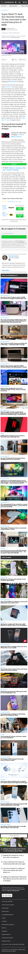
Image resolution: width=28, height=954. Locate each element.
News (3, 29)
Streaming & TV (5, 10)
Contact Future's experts (8, 904)
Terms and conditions (7, 901)
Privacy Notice (21, 242)
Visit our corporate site (13, 890)
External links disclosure (8, 924)
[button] (26, 2)
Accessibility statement (7, 914)
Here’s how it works (16, 37)
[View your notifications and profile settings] (15, 2)
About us (4, 928)
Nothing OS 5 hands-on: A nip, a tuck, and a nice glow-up (13, 856)
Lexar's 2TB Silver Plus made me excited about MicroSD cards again (14, 863)
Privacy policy (5, 908)
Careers (4, 918)
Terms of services (19, 241)
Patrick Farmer (11, 28)
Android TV (8, 87)
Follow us (16, 59)
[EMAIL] (10, 260)
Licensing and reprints (7, 937)
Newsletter (23, 59)
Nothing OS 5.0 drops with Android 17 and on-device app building (14, 850)
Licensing (4, 921)
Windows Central (6, 941)
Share (5, 59)
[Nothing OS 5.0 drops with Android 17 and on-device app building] (14, 845)
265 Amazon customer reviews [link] (14, 201)
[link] (5, 135)
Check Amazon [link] (20, 209)
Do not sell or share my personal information (13, 944)
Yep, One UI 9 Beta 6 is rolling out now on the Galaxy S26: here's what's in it (14, 870)
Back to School (13, 6)
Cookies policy (5, 911)
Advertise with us (6, 934)
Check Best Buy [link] (20, 216)
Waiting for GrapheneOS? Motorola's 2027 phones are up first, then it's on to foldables (15, 879)
